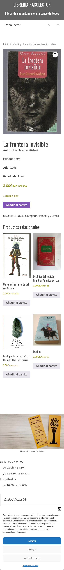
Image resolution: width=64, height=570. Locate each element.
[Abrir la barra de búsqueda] (49, 25)
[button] (59, 509)
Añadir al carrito (16, 205)
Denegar (32, 549)
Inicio (6, 44)
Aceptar (32, 541)
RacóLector (13, 25)
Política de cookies (30, 566)
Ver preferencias (32, 558)
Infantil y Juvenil (21, 44)
